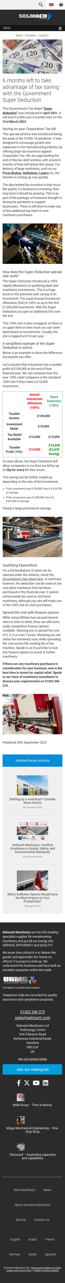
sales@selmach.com (32, 1017)
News (19, 35)
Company (30, 35)
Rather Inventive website (47, 1270)
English (51, 4)
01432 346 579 (32, 1012)
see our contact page (32, 1059)
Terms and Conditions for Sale (45, 1267)
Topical (43, 35)
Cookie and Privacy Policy (18, 1270)
